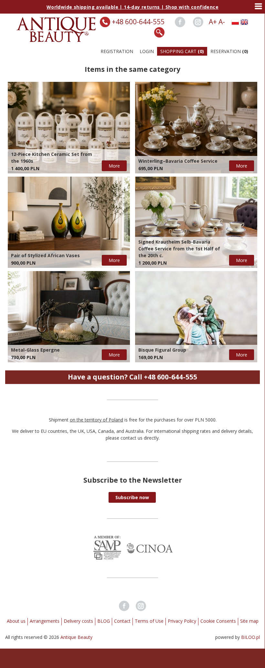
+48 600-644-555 (138, 21)
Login (147, 51)
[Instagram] (198, 22)
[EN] (244, 22)
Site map (249, 621)
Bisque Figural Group (162, 350)
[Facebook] (180, 22)
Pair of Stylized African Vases (45, 255)
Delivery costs (78, 621)
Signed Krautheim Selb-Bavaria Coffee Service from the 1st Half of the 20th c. (179, 248)
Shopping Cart (182, 51)
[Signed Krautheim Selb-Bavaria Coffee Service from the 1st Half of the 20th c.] (196, 222)
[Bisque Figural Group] (196, 316)
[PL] (235, 22)
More (114, 166)
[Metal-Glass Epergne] (69, 316)
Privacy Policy (182, 621)
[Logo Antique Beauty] (56, 40)
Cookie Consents (218, 621)
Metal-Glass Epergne (35, 350)
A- (221, 21)
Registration (117, 51)
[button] (132, 497)
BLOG (103, 621)
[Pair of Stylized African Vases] (69, 222)
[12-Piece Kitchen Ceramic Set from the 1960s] (69, 127)
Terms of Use (149, 621)
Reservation (229, 51)
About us (16, 621)
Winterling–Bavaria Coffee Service (177, 161)
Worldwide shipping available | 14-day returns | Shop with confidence (132, 7)
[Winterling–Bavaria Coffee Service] (196, 127)
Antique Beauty (76, 637)
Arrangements (44, 621)
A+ (213, 21)
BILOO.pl (250, 637)
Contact (122, 621)
